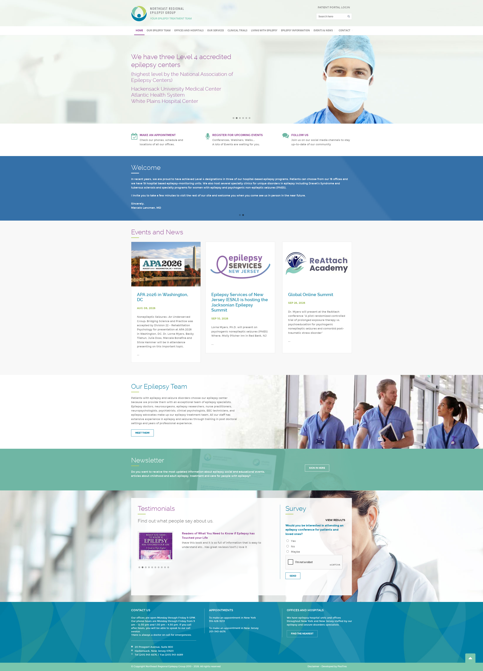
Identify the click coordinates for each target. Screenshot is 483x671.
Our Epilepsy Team (159, 30)
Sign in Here (317, 468)
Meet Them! (142, 433)
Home (139, 30)
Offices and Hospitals (189, 30)
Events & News (323, 30)
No (292, 546)
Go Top (470, 658)
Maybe (294, 551)
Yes (292, 541)
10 (168, 567)
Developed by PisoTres (334, 666)
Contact (344, 30)
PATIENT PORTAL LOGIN (334, 7)
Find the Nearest (302, 633)
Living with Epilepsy (264, 30)
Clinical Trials (237, 30)
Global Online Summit (310, 294)
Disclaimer (313, 666)
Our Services (215, 30)
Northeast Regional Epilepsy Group (161, 14)
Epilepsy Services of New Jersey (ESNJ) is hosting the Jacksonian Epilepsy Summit (239, 302)
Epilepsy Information (295, 30)
